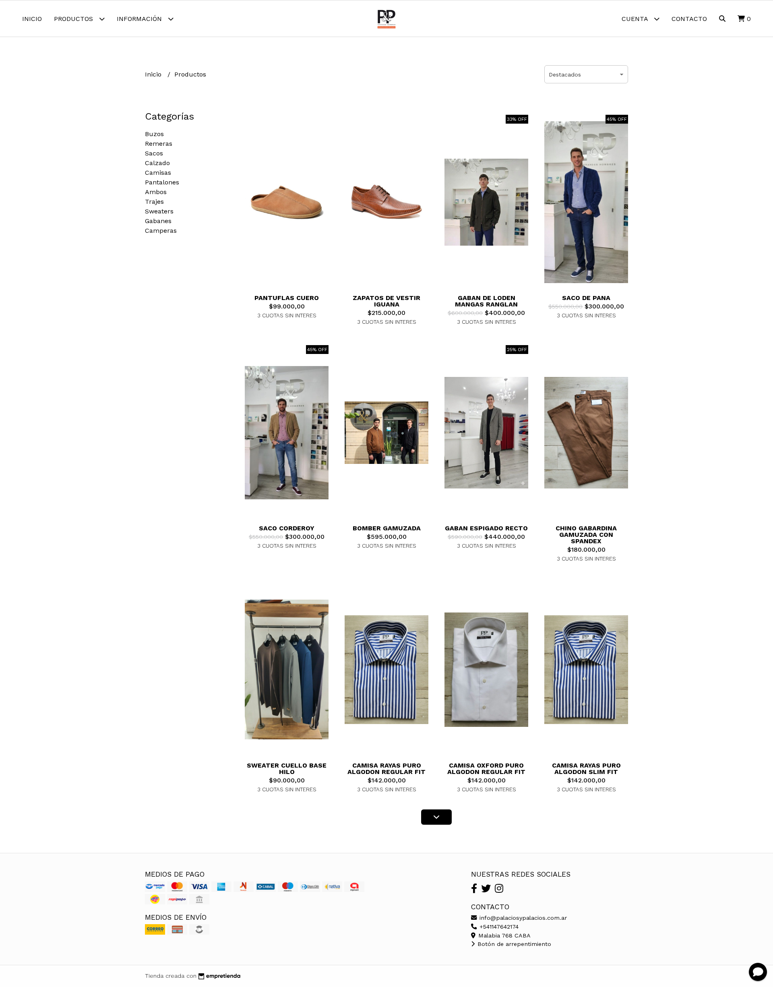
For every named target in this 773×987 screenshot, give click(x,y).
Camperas (161, 230)
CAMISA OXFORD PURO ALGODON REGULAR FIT (486, 768)
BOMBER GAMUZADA (387, 528)
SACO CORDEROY (286, 528)
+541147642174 (498, 926)
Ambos (156, 192)
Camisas (158, 172)
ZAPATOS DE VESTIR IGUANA (386, 301)
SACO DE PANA (586, 298)
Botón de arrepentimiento (513, 944)
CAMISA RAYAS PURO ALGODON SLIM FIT (586, 768)
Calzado (157, 163)
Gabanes (158, 221)
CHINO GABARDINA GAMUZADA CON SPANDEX (586, 534)
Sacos (154, 153)
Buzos (154, 134)
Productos (74, 19)
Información (140, 19)
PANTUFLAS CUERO (286, 298)
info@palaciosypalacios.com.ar (522, 918)
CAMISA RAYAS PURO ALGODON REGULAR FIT (386, 768)
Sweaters (159, 211)
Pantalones (162, 182)
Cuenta (636, 19)
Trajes (154, 201)
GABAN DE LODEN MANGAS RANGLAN (486, 301)
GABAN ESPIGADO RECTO (486, 528)
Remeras (158, 143)
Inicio (32, 19)
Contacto (689, 19)
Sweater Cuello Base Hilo (287, 768)
